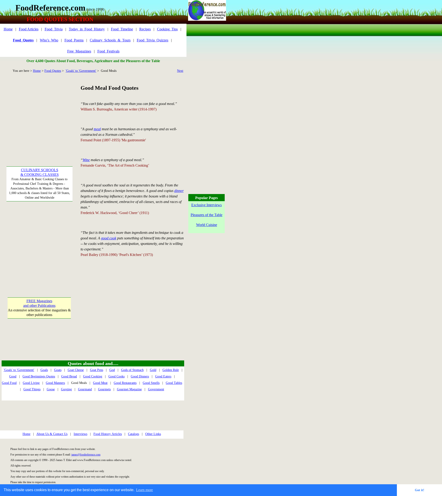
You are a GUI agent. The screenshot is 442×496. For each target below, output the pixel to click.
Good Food (9, 383)
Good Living (31, 383)
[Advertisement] (39, 113)
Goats (57, 370)
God (112, 370)
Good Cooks (116, 376)
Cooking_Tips (167, 29)
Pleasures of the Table (206, 215)
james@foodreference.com (85, 454)
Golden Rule (171, 370)
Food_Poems (74, 40)
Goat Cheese (76, 370)
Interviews (80, 434)
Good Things (32, 389)
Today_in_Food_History (87, 29)
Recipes (145, 29)
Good (12, 376)
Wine (86, 160)
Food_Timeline (122, 29)
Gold (153, 370)
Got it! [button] (419, 490)
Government (156, 389)
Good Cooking (92, 376)
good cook (108, 238)
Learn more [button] (144, 490)
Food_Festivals (108, 51)
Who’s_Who (49, 40)
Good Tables (174, 383)
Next (180, 71)
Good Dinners (140, 376)
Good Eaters (163, 376)
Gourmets (104, 389)
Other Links (153, 434)
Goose (51, 389)
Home (8, 29)
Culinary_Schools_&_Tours (110, 40)
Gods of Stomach (132, 370)
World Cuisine (206, 225)
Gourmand (85, 389)
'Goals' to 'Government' (81, 71)
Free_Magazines (79, 51)
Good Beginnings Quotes (39, 376)
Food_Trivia (54, 29)
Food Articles (28, 29)
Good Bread (69, 376)
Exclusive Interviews (206, 205)
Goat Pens (96, 370)
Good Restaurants (125, 383)
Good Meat (100, 383)
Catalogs (133, 434)
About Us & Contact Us (51, 434)
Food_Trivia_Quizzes (152, 40)
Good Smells (151, 383)
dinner (179, 191)
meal (97, 129)
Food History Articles (107, 434)
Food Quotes (52, 71)
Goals (44, 370)
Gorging (66, 389)
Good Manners (55, 383)
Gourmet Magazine (129, 389)
